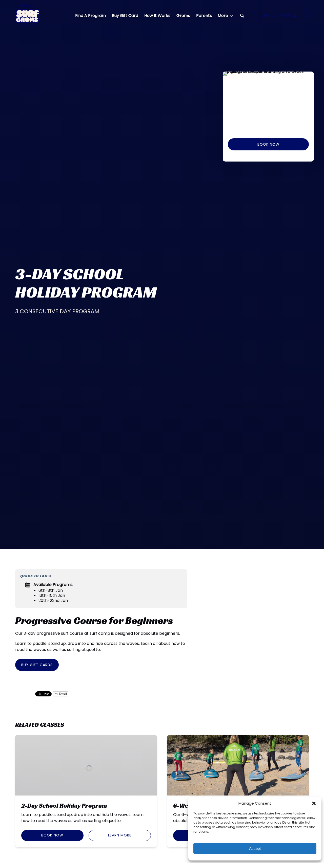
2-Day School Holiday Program (64, 805)
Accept (255, 848)
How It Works (157, 15)
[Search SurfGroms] (242, 16)
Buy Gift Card (125, 15)
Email (62, 694)
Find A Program (90, 15)
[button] (313, 803)
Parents (204, 15)
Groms (183, 15)
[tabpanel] (268, 102)
